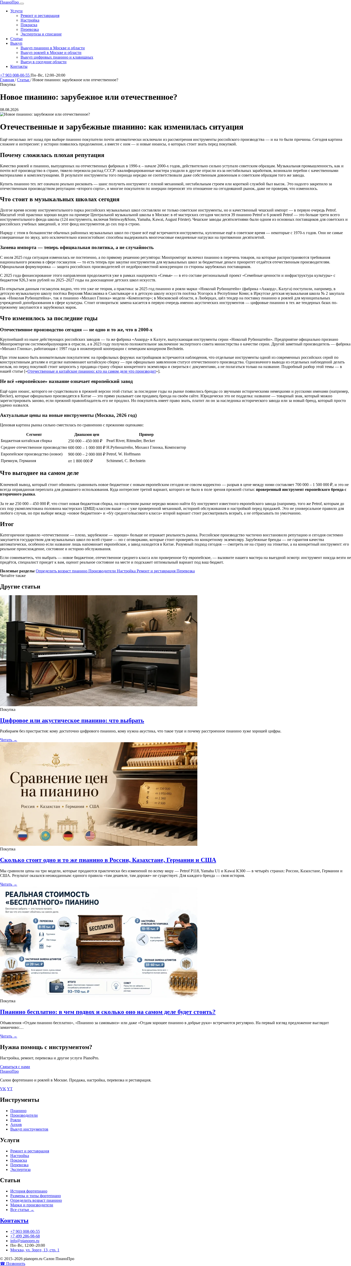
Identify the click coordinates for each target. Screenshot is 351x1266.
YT (10, 1089)
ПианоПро (9, 1071)
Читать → (8, 740)
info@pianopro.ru (24, 1241)
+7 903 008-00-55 (15, 75)
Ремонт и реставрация (40, 15)
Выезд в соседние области (44, 62)
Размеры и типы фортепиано (35, 1196)
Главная (7, 80)
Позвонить (12, 1263)
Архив (16, 1124)
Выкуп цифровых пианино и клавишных (57, 57)
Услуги (16, 11)
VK (3, 1089)
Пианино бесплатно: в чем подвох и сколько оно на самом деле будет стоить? (108, 1011)
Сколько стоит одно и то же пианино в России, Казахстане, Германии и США (108, 860)
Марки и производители (31, 1205)
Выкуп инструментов (29, 1129)
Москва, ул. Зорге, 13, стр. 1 (34, 1250)
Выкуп (16, 43)
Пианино (18, 1110)
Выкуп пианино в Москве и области (53, 48)
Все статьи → (22, 1209)
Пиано (9, 2)
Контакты (18, 66)
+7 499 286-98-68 (25, 1236)
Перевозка (30, 29)
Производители (102, 571)
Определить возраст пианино (62, 571)
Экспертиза (20, 1169)
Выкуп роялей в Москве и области (51, 52)
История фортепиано (28, 1191)
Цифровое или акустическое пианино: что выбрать (72, 720)
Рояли (15, 1120)
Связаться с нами (15, 1067)
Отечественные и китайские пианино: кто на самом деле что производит (91, 371)
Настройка (30, 20)
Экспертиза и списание (41, 34)
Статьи (16, 38)
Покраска (29, 25)
